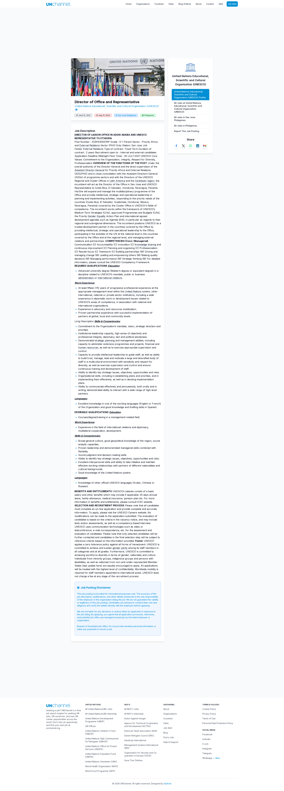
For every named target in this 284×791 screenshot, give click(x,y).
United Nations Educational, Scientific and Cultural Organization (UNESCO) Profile (190, 94)
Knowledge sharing (145, 244)
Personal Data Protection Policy (217, 723)
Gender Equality (96, 216)
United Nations (133, 291)
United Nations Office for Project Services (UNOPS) (101, 747)
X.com (205, 744)
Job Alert (232, 4)
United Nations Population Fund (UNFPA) (100, 755)
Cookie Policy (209, 709)
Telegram (207, 753)
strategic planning (105, 340)
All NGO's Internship (133, 713)
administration (86, 277)
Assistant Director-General (89, 170)
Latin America (117, 180)
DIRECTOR (81, 134)
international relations (110, 277)
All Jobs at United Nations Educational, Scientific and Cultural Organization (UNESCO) (188, 107)
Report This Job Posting (186, 131)
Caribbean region (144, 180)
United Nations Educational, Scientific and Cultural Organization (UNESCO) (117, 106)
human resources (88, 347)
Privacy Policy (209, 713)
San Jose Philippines (127, 115)
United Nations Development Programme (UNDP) (99, 720)
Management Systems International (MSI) (141, 746)
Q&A (221, 4)
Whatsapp (207, 758)
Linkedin (206, 739)
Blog (165, 732)
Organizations (143, 4)
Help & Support (170, 742)
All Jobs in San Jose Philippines (184, 118)
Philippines (149, 115)
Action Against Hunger (135, 718)
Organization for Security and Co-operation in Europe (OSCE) (140, 754)
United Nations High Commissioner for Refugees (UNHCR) (102, 740)
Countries (159, 4)
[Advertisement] (89, 31)
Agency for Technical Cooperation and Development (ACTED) (141, 724)
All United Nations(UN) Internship (101, 713)
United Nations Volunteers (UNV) (101, 761)
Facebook (207, 734)
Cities (171, 4)
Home (128, 4)
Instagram (207, 748)
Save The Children (133, 760)
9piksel (167, 783)
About (198, 4)
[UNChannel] (58, 4)
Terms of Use (209, 718)
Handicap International (135, 740)
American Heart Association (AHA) (140, 731)
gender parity (120, 547)
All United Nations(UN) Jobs (98, 709)
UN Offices (90, 726)
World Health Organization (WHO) (101, 766)
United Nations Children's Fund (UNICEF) (100, 732)
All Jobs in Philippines (185, 125)
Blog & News (185, 4)
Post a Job (168, 737)
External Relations (89, 145)
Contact (210, 4)
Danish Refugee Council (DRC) (139, 735)
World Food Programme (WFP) (100, 771)
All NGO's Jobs (131, 709)
